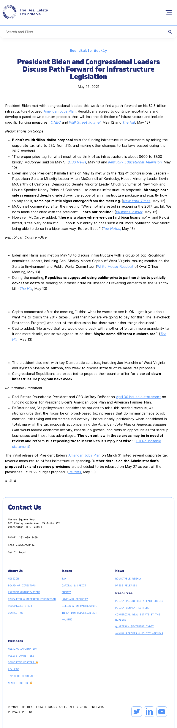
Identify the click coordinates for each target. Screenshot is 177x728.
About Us (15, 571)
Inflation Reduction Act (79, 612)
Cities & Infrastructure (79, 605)
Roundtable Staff (20, 605)
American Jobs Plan (60, 111)
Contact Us (15, 612)
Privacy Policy (20, 712)
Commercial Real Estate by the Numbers (137, 617)
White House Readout (115, 266)
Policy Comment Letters (132, 607)
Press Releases (126, 585)
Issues (67, 571)
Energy (66, 592)
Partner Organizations (24, 592)
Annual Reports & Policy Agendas (139, 633)
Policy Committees (21, 655)
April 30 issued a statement (138, 397)
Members (15, 641)
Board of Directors (22, 585)
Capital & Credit (74, 585)
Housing (67, 619)
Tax (64, 578)
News (119, 571)
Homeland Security (75, 599)
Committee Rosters (22, 662)
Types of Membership (22, 676)
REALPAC (13, 669)
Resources (123, 593)
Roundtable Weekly (128, 578)
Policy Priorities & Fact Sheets (139, 600)
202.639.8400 (28, 537)
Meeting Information (22, 648)
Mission (13, 578)
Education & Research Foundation (32, 599)
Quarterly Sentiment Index (134, 626)
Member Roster (19, 682)
